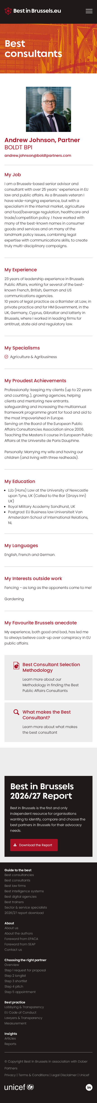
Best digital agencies (21, 896)
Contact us (13, 949)
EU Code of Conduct (20, 1012)
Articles (10, 1038)
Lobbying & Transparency (24, 1007)
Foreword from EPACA (21, 939)
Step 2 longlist (15, 975)
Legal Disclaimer (64, 1075)
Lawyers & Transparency (23, 1018)
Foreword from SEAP (20, 944)
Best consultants (17, 880)
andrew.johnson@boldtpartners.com (38, 155)
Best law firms (15, 885)
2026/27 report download (24, 913)
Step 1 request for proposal (25, 970)
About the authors (19, 933)
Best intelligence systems (24, 891)
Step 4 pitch (14, 986)
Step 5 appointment (20, 992)
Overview (12, 964)
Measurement (15, 1023)
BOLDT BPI (18, 147)
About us (11, 928)
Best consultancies (19, 875)
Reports (10, 1044)
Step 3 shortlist (16, 981)
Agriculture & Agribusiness (33, 356)
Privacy (10, 1075)
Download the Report (35, 845)
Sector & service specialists (26, 907)
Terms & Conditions (33, 1075)
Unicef (84, 1075)
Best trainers (14, 902)
